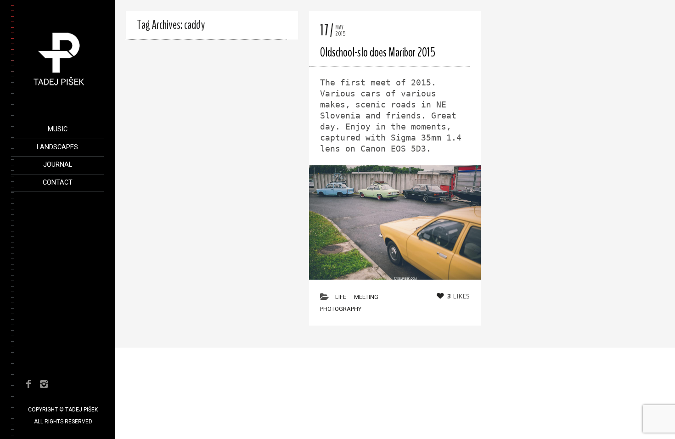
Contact (58, 182)
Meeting (366, 296)
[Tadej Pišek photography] (59, 91)
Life (340, 296)
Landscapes (57, 147)
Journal (57, 165)
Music (58, 129)
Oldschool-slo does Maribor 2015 (377, 52)
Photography (340, 308)
